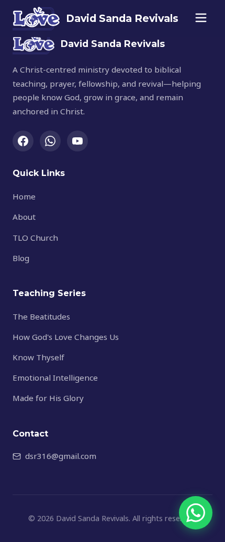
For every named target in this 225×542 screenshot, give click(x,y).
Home (24, 196)
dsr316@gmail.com (60, 456)
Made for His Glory (48, 398)
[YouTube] (77, 141)
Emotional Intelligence (55, 377)
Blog (21, 258)
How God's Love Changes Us (66, 337)
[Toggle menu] (200, 18)
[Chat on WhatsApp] (195, 512)
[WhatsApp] (50, 141)
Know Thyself (38, 357)
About (24, 216)
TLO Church (35, 237)
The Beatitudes (41, 316)
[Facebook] (23, 141)
